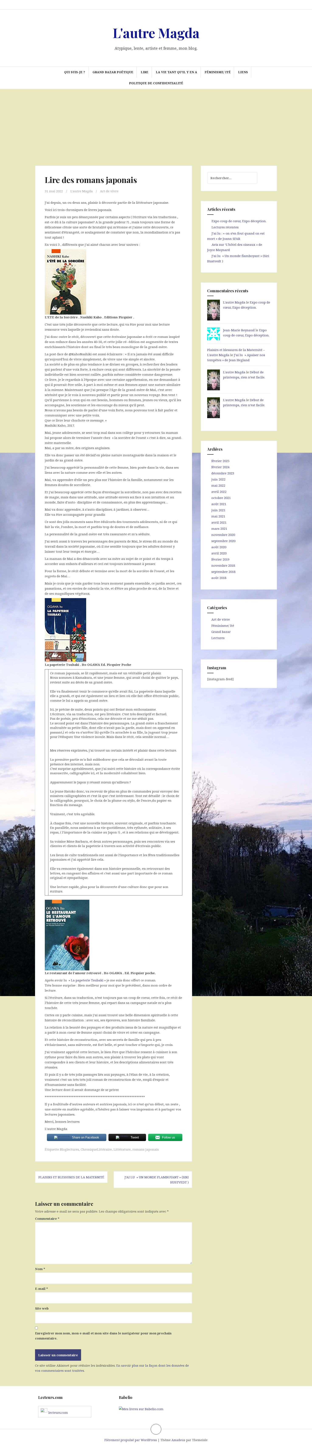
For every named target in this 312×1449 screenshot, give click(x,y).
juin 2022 (218, 479)
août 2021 (218, 504)
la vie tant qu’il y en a (176, 72)
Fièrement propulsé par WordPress (130, 1440)
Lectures (218, 638)
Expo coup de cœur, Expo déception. (239, 221)
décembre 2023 (222, 473)
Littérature (122, 1149)
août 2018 (218, 578)
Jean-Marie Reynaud (239, 330)
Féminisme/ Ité (218, 72)
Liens (243, 72)
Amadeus (178, 1440)
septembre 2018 (223, 571)
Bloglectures (69, 1149)
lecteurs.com (58, 1412)
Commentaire (47, 1218)
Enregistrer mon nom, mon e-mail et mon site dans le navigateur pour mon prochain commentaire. (103, 1335)
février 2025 (220, 461)
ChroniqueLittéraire (96, 1149)
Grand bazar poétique (113, 72)
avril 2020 (218, 553)
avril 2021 (218, 522)
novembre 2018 (223, 565)
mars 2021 (219, 528)
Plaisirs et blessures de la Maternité (71, 1177)
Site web (42, 1308)
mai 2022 (218, 485)
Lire (144, 72)
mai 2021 (218, 516)
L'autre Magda (156, 32)
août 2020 (218, 547)
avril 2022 (218, 491)
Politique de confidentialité (156, 83)
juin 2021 (218, 510)
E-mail (41, 1288)
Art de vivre (109, 191)
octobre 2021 (221, 498)
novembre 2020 (223, 535)
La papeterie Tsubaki (87, 980)
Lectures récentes (225, 227)
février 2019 (220, 559)
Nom (40, 1269)
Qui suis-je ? (74, 72)
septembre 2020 (223, 541)
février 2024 (220, 467)
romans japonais (145, 1149)
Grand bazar (221, 632)
